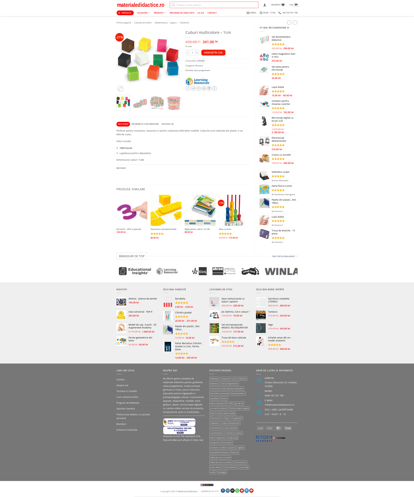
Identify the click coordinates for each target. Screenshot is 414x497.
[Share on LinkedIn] (209, 88)
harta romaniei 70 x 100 (221, 403)
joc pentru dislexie (218, 408)
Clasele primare (143, 22)
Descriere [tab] (123, 124)
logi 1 (227, 418)
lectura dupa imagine (239, 408)
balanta (242, 378)
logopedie (237, 418)
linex (212, 413)
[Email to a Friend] (198, 88)
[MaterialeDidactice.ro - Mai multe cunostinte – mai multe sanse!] (140, 5)
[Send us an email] (232, 490)
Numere (184, 22)
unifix (212, 472)
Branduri (121, 423)
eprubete (214, 398)
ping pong (232, 437)
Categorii (142, 13)
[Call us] (237, 490)
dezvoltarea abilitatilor (233, 388)
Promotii (159, 13)
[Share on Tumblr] (214, 88)
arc (234, 378)
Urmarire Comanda (126, 429)
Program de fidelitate (182, 13)
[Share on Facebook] (188, 88)
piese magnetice (217, 437)
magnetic (214, 423)
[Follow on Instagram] (228, 490)
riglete (241, 447)
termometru (240, 462)
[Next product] (289, 22)
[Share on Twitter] (193, 88)
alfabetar (214, 378)
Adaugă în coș (213, 52)
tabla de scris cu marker (221, 462)
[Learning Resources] (201, 81)
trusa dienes (216, 467)
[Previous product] (295, 22)
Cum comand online (127, 396)
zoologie (222, 472)
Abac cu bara (225, 229)
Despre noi (122, 385)
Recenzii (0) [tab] (168, 124)
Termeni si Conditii (126, 391)
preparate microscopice (221, 442)
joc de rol (239, 403)
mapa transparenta (230, 423)
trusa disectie (231, 467)
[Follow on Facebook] (223, 490)
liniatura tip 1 (216, 418)
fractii (224, 398)
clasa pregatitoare (202, 70)
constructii (215, 388)
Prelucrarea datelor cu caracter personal (133, 416)
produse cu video (218, 447)
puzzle (232, 447)
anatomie (226, 378)
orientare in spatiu (233, 433)
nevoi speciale (230, 428)
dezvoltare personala (219, 393)
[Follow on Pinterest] (242, 490)
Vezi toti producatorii (283, 256)
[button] (264, 4)
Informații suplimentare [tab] (145, 124)
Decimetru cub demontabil (163, 229)
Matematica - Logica (166, 22)
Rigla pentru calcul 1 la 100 (197, 229)
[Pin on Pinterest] (204, 88)
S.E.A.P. (200, 13)
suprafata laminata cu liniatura (224, 452)
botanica (214, 383)
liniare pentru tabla (226, 413)
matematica (215, 428)
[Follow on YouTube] (251, 490)
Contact (212, 13)
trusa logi (244, 467)
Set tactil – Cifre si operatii (128, 229)
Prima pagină (123, 22)
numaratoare (216, 433)
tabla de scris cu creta (220, 457)
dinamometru (239, 393)
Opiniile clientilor (125, 408)
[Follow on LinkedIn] (247, 490)
